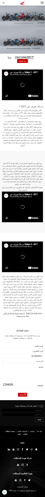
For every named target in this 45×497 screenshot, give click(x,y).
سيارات (32, 431)
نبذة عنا (39, 431)
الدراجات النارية (22, 431)
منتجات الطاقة (10, 431)
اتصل (19, 434)
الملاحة (25, 434)
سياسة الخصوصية (22, 487)
